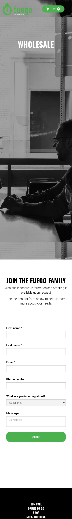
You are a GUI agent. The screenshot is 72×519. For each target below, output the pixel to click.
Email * (10, 362)
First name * (14, 328)
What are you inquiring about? (25, 396)
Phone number (16, 379)
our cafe (36, 504)
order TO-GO (36, 508)
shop (36, 513)
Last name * (14, 345)
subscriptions (36, 517)
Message (12, 413)
